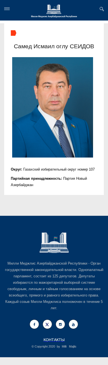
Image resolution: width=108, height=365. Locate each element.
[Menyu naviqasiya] (7, 8)
